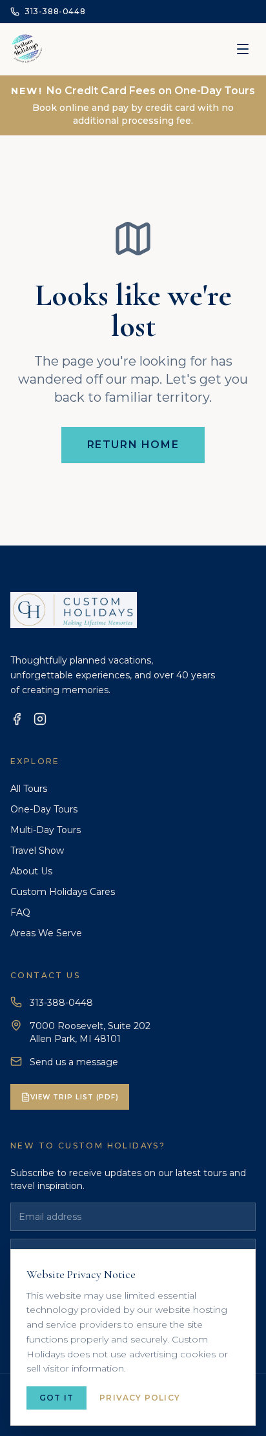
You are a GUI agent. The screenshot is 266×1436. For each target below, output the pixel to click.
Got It (56, 1397)
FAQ (20, 912)
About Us (31, 871)
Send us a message (74, 1062)
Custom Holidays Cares (62, 892)
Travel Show (37, 850)
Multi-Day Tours (45, 830)
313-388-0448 (61, 1002)
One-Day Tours (43, 809)
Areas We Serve (46, 933)
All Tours (28, 788)
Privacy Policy (139, 1397)
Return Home (133, 444)
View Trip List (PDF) (74, 1097)
